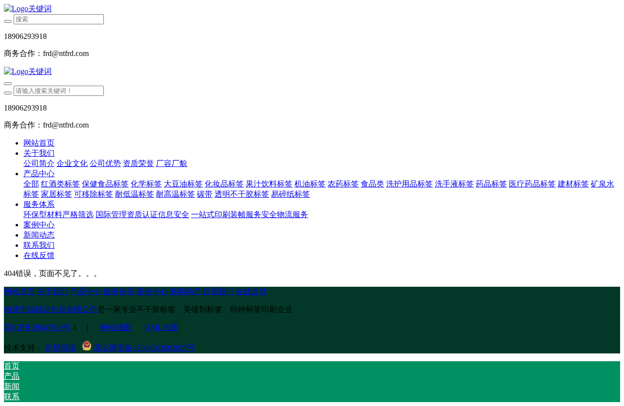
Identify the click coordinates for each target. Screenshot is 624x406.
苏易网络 (60, 348)
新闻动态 (185, 291)
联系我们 (218, 291)
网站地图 (115, 327)
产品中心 (85, 291)
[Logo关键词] (312, 9)
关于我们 (52, 291)
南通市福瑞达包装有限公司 (51, 309)
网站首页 (39, 143)
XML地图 (161, 327)
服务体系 (119, 291)
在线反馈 (251, 291)
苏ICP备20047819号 (37, 327)
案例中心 (152, 291)
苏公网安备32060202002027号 (144, 348)
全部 (31, 184)
